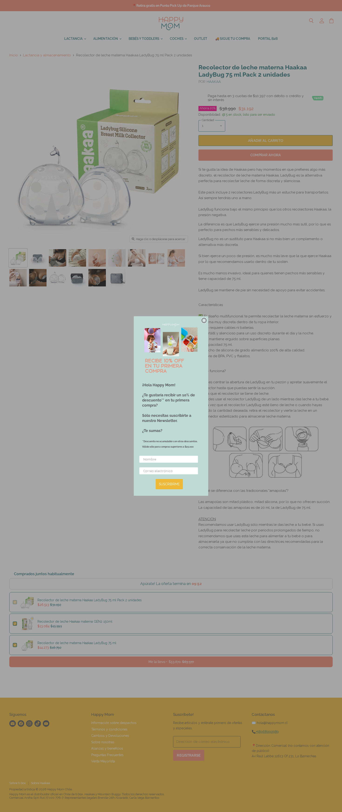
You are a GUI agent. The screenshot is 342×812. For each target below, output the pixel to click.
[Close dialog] (204, 320)
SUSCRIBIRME (169, 484)
